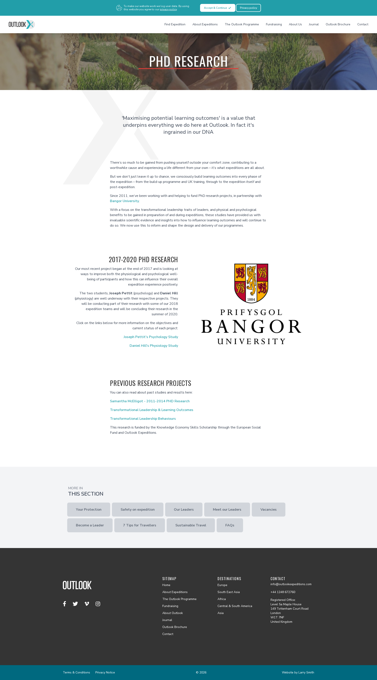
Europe (222, 585)
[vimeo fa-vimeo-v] (87, 603)
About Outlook (172, 613)
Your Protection (88, 509)
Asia (221, 613)
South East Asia (229, 592)
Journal (314, 24)
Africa (222, 599)
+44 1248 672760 (283, 592)
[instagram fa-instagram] (98, 603)
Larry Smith (306, 672)
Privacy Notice (105, 672)
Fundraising (274, 24)
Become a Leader (90, 525)
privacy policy (168, 9)
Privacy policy (248, 8)
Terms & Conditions (76, 672)
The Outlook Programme (242, 24)
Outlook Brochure (338, 24)
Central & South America (235, 606)
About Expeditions (205, 24)
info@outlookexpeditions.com (291, 584)
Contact (362, 24)
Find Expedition (175, 24)
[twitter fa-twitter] (76, 603)
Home (166, 585)
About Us (295, 24)
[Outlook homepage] (22, 24)
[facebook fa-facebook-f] (65, 603)
